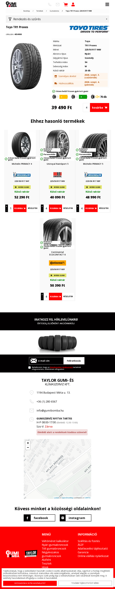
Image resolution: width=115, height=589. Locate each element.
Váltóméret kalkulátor (55, 541)
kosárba (97, 107)
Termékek (39, 11)
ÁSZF (81, 545)
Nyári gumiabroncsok (55, 545)
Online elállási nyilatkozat (93, 556)
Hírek (45, 567)
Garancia (83, 552)
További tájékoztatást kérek (85, 583)
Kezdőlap (26, 11)
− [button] (28, 447)
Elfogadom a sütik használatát (30, 583)
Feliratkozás (74, 360)
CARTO (87, 497)
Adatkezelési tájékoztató (61, 367)
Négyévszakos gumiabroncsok (51, 554)
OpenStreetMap (67, 497)
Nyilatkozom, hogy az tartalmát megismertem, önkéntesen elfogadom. (56, 368)
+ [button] (28, 443)
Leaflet (56, 497)
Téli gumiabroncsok (54, 548)
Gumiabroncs (54, 11)
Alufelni (46, 559)
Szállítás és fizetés (89, 541)
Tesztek (46, 563)
